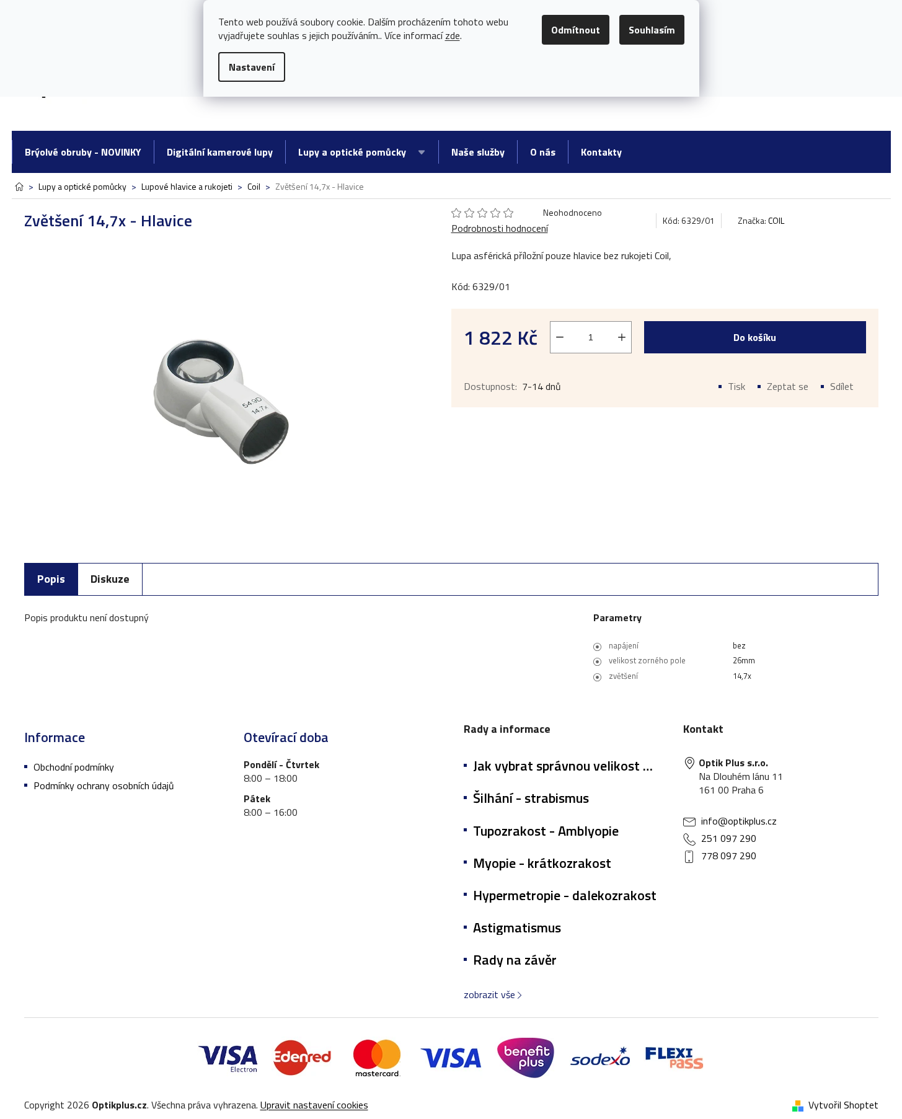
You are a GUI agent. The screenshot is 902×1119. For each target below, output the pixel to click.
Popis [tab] (51, 578)
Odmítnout (575, 29)
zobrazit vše (489, 994)
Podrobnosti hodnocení (499, 228)
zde (452, 35)
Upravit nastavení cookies (314, 1104)
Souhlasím (652, 29)
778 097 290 (728, 855)
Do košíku (754, 337)
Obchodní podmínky (73, 767)
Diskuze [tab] (110, 578)
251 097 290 (728, 838)
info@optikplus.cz (739, 820)
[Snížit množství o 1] (559, 337)
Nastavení (252, 67)
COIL (776, 220)
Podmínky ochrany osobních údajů (103, 785)
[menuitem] (83, 152)
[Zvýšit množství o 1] (621, 337)
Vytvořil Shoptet (843, 1105)
